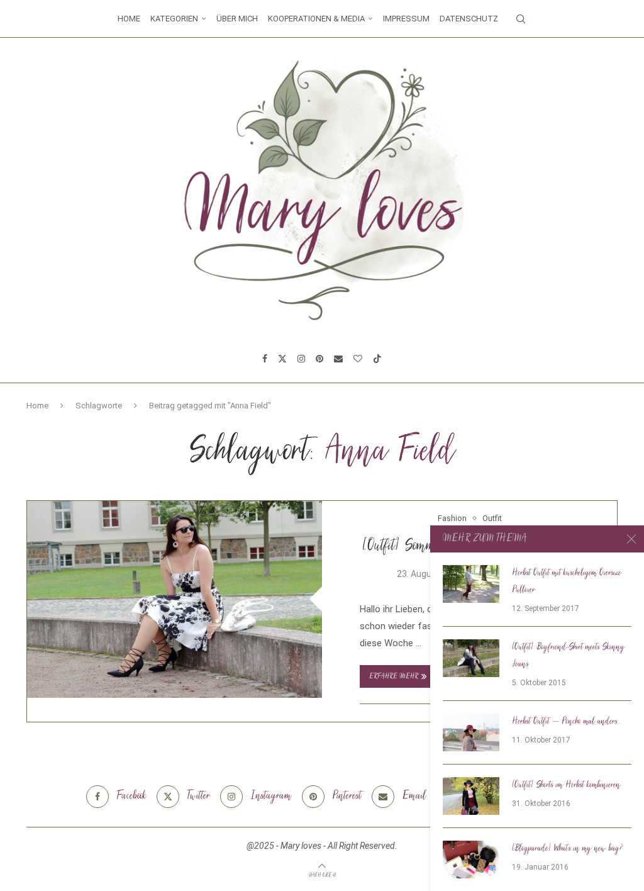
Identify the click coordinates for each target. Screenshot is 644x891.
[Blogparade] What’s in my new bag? (567, 849)
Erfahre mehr (393, 676)
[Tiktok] (377, 358)
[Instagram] (301, 358)
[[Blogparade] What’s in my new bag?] (471, 859)
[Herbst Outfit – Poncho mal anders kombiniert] (471, 732)
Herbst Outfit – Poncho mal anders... (566, 721)
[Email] (338, 358)
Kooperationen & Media (316, 18)
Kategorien (174, 18)
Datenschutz (469, 18)
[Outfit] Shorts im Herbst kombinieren (566, 785)
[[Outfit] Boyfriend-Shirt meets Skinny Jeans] (471, 658)
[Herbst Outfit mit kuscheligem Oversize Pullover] (471, 584)
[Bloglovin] (357, 358)
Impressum (406, 18)
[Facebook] (264, 358)
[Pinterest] (319, 358)
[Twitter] (282, 358)
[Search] (520, 19)
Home (129, 18)
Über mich (237, 18)
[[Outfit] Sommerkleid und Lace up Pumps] (174, 599)
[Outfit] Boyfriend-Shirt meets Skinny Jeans (568, 656)
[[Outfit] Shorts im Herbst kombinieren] (471, 796)
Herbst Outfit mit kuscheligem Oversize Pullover (566, 582)
